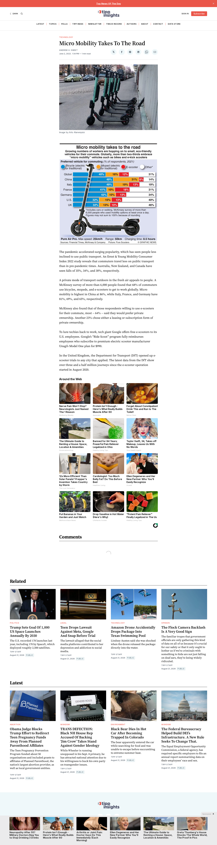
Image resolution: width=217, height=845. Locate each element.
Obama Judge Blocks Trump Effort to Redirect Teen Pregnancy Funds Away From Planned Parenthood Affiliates (29, 737)
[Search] (22, 14)
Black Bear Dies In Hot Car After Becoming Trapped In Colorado (128, 733)
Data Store (174, 24)
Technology (66, 37)
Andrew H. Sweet (68, 50)
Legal (63, 623)
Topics (52, 24)
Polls (64, 24)
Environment (118, 724)
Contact (158, 24)
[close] (213, 3)
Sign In (185, 14)
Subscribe (199, 13)
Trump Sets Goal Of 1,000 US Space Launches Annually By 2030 (29, 631)
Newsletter (94, 24)
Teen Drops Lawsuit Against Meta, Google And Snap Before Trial (77, 631)
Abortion (15, 724)
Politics (14, 623)
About (144, 24)
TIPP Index (77, 24)
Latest (40, 24)
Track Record (114, 24)
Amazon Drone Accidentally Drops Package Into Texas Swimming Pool (133, 631)
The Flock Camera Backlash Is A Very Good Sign (183, 629)
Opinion (165, 623)
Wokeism (65, 724)
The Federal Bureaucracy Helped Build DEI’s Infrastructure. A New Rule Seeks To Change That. (182, 735)
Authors (132, 24)
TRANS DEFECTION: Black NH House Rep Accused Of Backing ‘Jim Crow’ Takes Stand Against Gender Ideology (79, 737)
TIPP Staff (15, 652)
